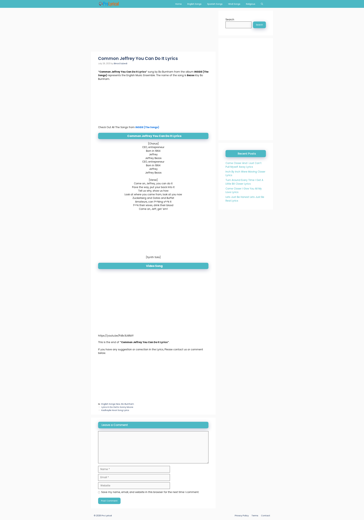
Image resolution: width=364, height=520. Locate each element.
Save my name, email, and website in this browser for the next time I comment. (150, 492)
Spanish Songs (215, 3)
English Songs (194, 3)
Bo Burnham (127, 404)
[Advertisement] (153, 31)
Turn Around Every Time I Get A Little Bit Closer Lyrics (244, 181)
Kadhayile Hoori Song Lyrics (115, 410)
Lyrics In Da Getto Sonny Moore (117, 407)
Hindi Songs (234, 3)
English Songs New (110, 404)
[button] (262, 4)
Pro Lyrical (107, 515)
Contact (265, 515)
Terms (255, 515)
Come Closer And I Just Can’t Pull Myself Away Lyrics (243, 165)
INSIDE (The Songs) (147, 127)
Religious (250, 3)
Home (178, 3)
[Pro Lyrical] (108, 4)
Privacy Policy (242, 515)
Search (230, 19)
